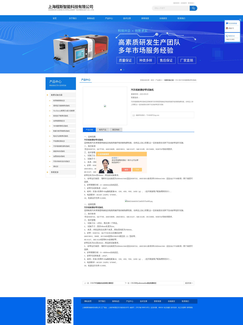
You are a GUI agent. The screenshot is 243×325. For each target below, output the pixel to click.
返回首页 (176, 3)
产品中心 (109, 18)
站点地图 (167, 307)
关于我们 (73, 18)
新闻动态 (91, 18)
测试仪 (55, 166)
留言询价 (115, 130)
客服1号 (231, 28)
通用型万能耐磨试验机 (61, 106)
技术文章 (127, 18)
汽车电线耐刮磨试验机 (61, 146)
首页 (55, 18)
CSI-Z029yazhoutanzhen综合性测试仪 (143, 283)
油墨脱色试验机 (59, 156)
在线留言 (184, 3)
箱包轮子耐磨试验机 (60, 116)
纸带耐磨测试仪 (59, 101)
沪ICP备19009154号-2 (143, 307)
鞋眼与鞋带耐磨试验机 (61, 131)
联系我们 (191, 3)
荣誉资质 (145, 18)
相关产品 (102, 130)
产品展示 (159, 80)
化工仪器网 (182, 307)
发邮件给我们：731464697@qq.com (147, 115)
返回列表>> (189, 283)
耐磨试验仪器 (56, 95)
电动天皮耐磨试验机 (60, 136)
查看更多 (55, 172)
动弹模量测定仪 (59, 121)
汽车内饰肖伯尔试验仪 (61, 161)
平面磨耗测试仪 (59, 141)
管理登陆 (190, 307)
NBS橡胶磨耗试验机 (60, 126)
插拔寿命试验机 (59, 151)
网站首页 (88, 301)
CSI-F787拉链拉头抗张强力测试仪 (101, 283)
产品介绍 (89, 130)
